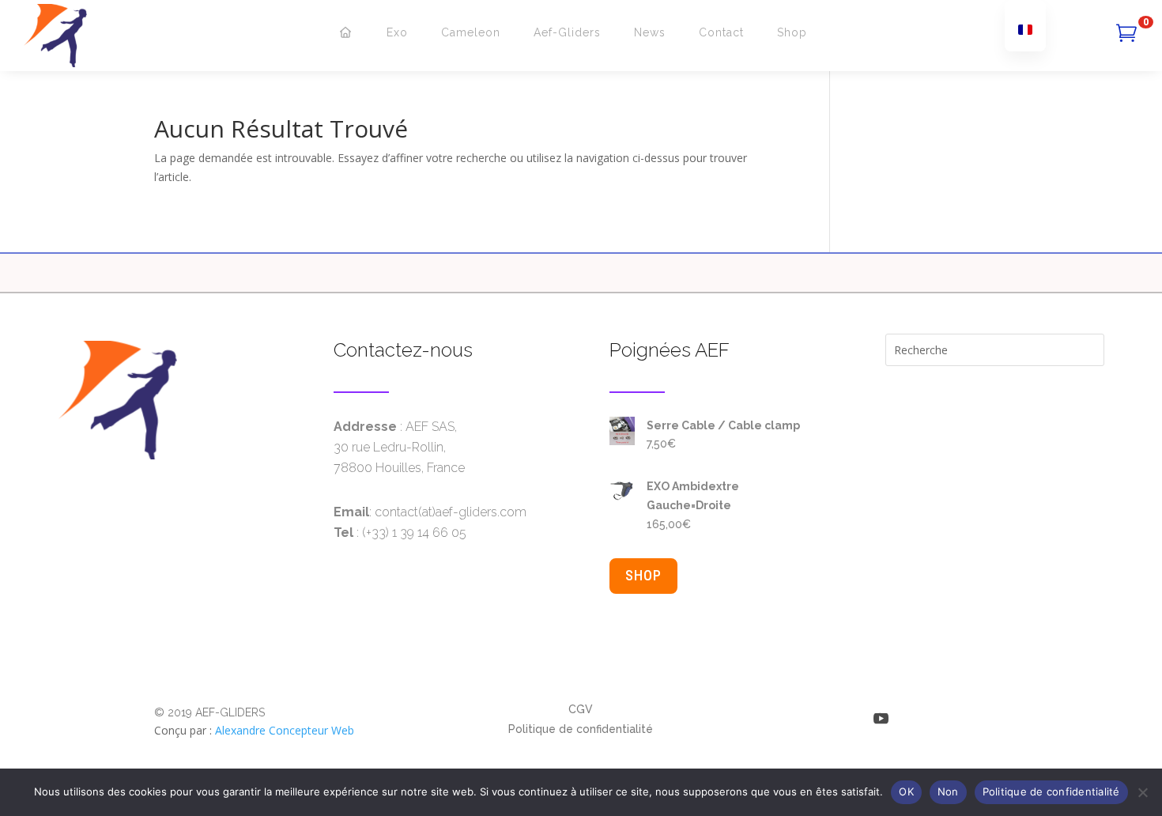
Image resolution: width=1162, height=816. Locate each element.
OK (906, 791)
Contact (721, 32)
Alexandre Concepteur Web (284, 730)
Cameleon (470, 32)
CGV (580, 709)
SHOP (643, 575)
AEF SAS (430, 426)
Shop (792, 32)
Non (948, 791)
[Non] (1142, 792)
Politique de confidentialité (580, 729)
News (650, 32)
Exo (397, 32)
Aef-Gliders (567, 32)
